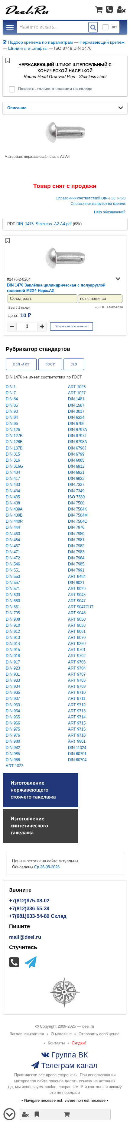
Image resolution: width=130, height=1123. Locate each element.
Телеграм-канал (68, 1065)
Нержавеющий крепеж (102, 42)
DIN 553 (13, 576)
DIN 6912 (76, 466)
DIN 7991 (76, 570)
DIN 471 (13, 552)
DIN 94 (12, 417)
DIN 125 (13, 429)
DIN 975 (13, 729)
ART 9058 (77, 625)
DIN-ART (21, 364)
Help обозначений (109, 212)
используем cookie (39, 1086)
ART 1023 (14, 766)
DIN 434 (13, 491)
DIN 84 (12, 399)
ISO (73, 364)
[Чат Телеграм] (31, 962)
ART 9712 (77, 705)
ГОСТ (50, 364)
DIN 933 (13, 680)
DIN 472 (13, 558)
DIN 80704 (77, 760)
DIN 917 (13, 662)
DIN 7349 (76, 491)
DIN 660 (13, 601)
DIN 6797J (77, 435)
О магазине (61, 1034)
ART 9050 (77, 619)
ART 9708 (77, 680)
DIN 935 (13, 692)
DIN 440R (14, 521)
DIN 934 (13, 686)
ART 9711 (76, 698)
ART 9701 (77, 649)
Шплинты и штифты (27, 48)
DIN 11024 (77, 747)
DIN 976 (13, 735)
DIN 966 (13, 723)
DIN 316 (13, 460)
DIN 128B (14, 441)
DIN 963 (13, 705)
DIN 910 (13, 625)
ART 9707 (77, 674)
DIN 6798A (77, 441)
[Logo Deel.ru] (27, 10)
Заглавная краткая (27, 1034)
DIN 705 (13, 613)
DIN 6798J (77, 448)
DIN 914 (13, 643)
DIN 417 (13, 478)
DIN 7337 (76, 484)
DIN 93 (12, 411)
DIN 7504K (77, 509)
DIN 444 (13, 527)
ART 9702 (77, 655)
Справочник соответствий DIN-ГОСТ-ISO (90, 198)
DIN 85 (12, 405)
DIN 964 (13, 711)
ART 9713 (77, 711)
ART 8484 (77, 576)
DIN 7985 (76, 564)
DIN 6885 (76, 460)
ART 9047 (77, 601)
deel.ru (88, 1026)
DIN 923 (13, 668)
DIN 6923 (76, 478)
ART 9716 (77, 729)
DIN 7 (11, 393)
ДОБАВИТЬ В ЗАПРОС (73, 326)
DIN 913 (13, 637)
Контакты (56, 1043)
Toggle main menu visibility (10, 27)
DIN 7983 (76, 552)
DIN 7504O (77, 521)
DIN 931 (13, 674)
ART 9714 (77, 717)
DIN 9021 (76, 582)
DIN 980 (13, 741)
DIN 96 (12, 423)
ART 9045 (77, 594)
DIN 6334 (76, 417)
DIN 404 (13, 472)
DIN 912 (13, 631)
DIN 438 (13, 503)
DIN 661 (13, 607)
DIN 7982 (76, 546)
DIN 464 (13, 540)
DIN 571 (13, 588)
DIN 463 (13, 533)
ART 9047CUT (80, 607)
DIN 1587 (76, 405)
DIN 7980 (76, 533)
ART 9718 (77, 735)
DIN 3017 (76, 411)
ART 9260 (77, 643)
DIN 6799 (76, 454)
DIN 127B (14, 435)
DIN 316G (14, 466)
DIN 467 (13, 546)
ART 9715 (77, 723)
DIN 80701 (77, 753)
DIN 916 (13, 655)
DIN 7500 (76, 503)
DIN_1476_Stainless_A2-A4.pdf (44, 224)
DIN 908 (13, 619)
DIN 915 (13, 649)
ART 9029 (77, 588)
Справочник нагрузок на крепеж (98, 203)
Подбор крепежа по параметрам (40, 42)
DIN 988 (13, 760)
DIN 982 (13, 747)
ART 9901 (77, 741)
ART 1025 (77, 387)
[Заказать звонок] (109, 9)
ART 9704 (77, 668)
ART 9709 (77, 686)
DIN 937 (13, 698)
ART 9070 (77, 637)
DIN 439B (14, 515)
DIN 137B (14, 448)
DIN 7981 (76, 540)
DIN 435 (13, 497)
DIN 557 (13, 582)
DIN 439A (14, 509)
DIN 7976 (76, 527)
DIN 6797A (77, 429)
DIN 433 (13, 484)
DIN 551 (13, 570)
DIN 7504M (78, 515)
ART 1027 (77, 393)
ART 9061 (77, 631)
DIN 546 (13, 564)
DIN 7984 (76, 558)
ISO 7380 (76, 497)
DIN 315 (13, 454)
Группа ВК (68, 1054)
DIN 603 (13, 594)
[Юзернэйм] (121, 9)
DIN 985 (13, 753)
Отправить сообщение (99, 1034)
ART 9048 (77, 613)
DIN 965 (13, 717)
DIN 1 (11, 387)
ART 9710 (77, 692)
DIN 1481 (76, 399)
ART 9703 (77, 662)
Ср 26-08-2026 (47, 867)
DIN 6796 (76, 423)
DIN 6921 (76, 472)
